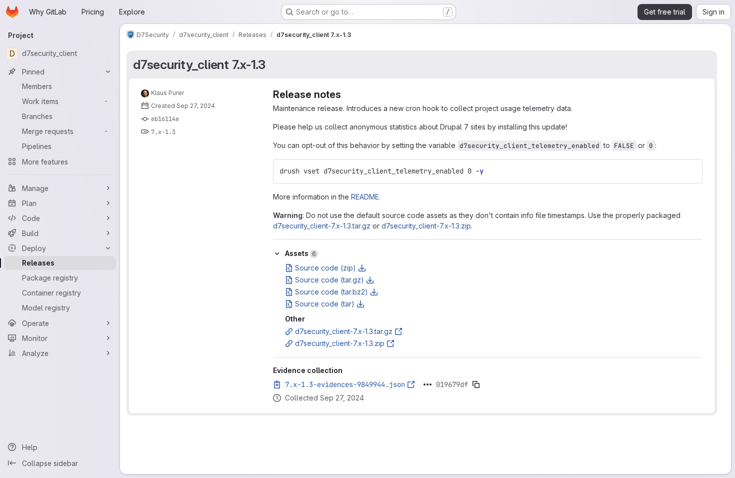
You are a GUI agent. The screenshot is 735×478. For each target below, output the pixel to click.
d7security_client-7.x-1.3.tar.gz (321, 226)
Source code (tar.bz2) (331, 292)
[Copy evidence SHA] (476, 384)
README (365, 196)
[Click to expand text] (427, 384)
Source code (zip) (325, 268)
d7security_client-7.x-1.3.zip (426, 226)
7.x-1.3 (163, 132)
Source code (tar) (324, 304)
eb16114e (165, 119)
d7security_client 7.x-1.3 (199, 64)
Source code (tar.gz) (329, 280)
